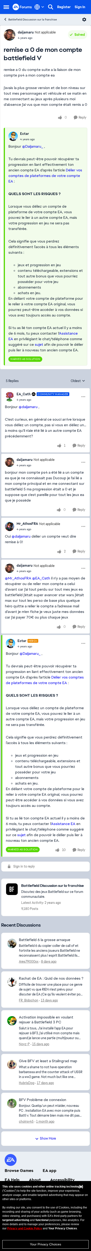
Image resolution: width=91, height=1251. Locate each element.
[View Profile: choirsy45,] (12, 1103)
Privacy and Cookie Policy (24, 1228)
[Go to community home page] (22, 7)
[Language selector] (39, 7)
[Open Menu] (84, 19)
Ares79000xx (28, 961)
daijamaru (26, 32)
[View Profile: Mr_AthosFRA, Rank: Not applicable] (9, 526)
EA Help (12, 1179)
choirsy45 (26, 1121)
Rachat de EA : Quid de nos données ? (51, 978)
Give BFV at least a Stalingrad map (48, 1061)
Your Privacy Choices (45, 1244)
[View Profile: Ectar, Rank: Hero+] (10, 643)
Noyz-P (24, 1044)
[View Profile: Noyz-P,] (12, 1020)
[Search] (50, 7)
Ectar (24, 134)
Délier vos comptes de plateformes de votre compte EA (45, 176)
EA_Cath (24, 394)
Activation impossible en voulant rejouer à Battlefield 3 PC (46, 1020)
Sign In (80, 7)
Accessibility (62, 1179)
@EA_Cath (41, 578)
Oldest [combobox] (78, 381)
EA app (49, 1170)
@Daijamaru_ (32, 146)
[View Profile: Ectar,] (13, 136)
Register (64, 7)
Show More (48, 1138)
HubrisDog (26, 1083)
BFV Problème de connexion (42, 1100)
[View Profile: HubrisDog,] (12, 1064)
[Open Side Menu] (6, 6)
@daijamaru (28, 406)
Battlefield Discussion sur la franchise (32, 19)
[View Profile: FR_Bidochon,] (12, 982)
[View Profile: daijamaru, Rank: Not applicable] (9, 35)
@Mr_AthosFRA (18, 578)
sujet (39, 344)
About (35, 1179)
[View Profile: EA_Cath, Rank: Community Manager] (9, 396)
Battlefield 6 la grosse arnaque (44, 940)
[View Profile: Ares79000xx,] (12, 943)
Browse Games (19, 1170)
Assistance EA (63, 823)
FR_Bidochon (28, 1000)
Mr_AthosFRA (27, 524)
